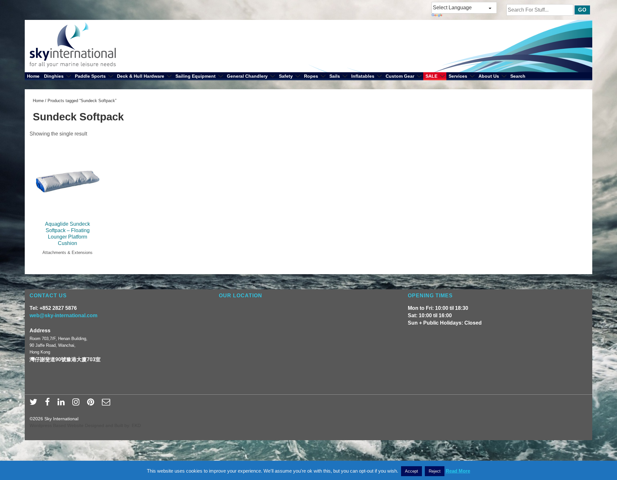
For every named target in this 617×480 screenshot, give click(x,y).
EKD (136, 425)
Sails (334, 76)
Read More (458, 471)
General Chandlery (247, 76)
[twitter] (35, 403)
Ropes (311, 76)
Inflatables (362, 76)
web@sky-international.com (63, 315)
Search (517, 76)
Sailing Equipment (195, 76)
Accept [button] (411, 471)
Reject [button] (435, 471)
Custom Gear (400, 76)
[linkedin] (62, 403)
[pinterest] (92, 403)
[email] (107, 403)
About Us (488, 76)
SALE (431, 76)
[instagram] (77, 403)
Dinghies (54, 76)
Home (33, 76)
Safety (286, 76)
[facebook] (49, 403)
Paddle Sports (90, 76)
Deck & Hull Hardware (140, 76)
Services (458, 76)
